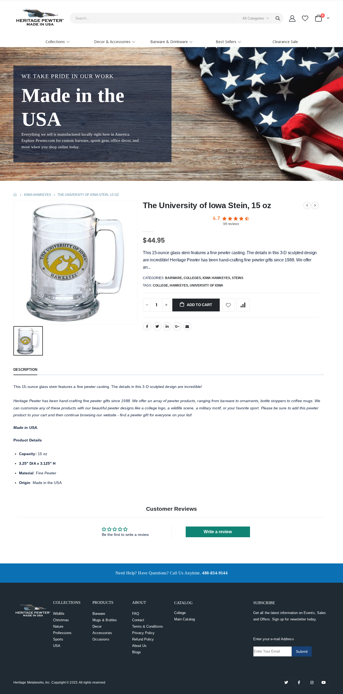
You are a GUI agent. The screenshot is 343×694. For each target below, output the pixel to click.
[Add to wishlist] (228, 305)
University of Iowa (206, 285)
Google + (177, 326)
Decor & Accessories (112, 41)
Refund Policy (143, 639)
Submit (302, 651)
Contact (138, 620)
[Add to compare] (243, 305)
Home (15, 194)
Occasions (100, 639)
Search (278, 18)
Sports (58, 639)
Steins (237, 278)
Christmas (61, 620)
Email (187, 326)
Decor (97, 626)
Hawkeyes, (180, 285)
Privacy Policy (143, 633)
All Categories (253, 18)
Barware (173, 278)
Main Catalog (184, 619)
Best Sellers (226, 41)
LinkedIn (167, 326)
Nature (58, 626)
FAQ (135, 614)
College (180, 613)
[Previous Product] (307, 205)
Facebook (147, 326)
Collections (55, 41)
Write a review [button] (218, 531)
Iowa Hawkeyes (37, 195)
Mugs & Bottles (104, 620)
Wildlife (59, 614)
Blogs (136, 652)
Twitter (157, 326)
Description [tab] (25, 370)
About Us (139, 646)
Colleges (192, 278)
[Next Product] (315, 205)
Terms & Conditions (147, 626)
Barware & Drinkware (169, 41)
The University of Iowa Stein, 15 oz (207, 205)
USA (56, 646)
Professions (62, 633)
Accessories (102, 633)
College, (161, 285)
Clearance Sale (285, 41)
